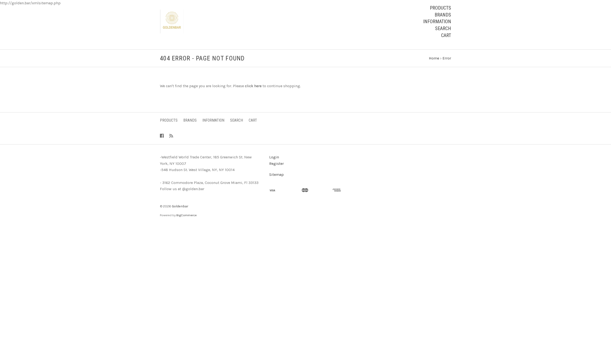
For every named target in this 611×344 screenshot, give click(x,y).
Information (437, 21)
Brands (443, 15)
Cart (446, 35)
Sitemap (276, 174)
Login (274, 157)
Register (276, 163)
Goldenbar (180, 206)
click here (253, 86)
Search (443, 28)
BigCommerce (186, 215)
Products (440, 8)
